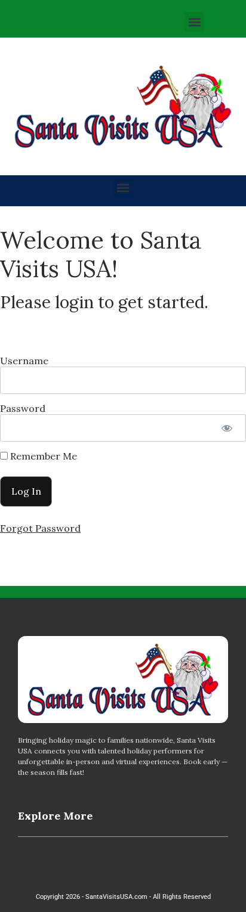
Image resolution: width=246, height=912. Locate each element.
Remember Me (42, 456)
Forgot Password (40, 528)
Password (22, 408)
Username (24, 361)
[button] (194, 22)
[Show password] (226, 428)
